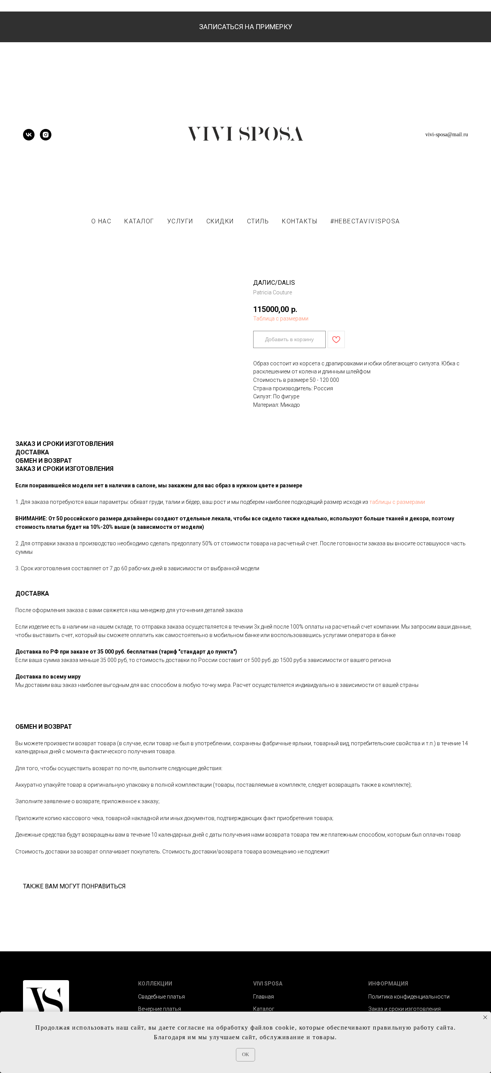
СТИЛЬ (258, 221)
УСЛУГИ (180, 221)
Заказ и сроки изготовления (404, 1009)
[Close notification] (485, 1017)
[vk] (29, 138)
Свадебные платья (161, 997)
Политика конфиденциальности (409, 997)
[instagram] (45, 138)
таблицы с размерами (397, 502)
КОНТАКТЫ (299, 221)
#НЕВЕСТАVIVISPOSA (365, 221)
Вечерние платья (159, 1009)
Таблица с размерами (280, 318)
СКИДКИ (220, 221)
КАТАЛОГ (139, 221)
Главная (263, 997)
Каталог (263, 1009)
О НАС (101, 221)
